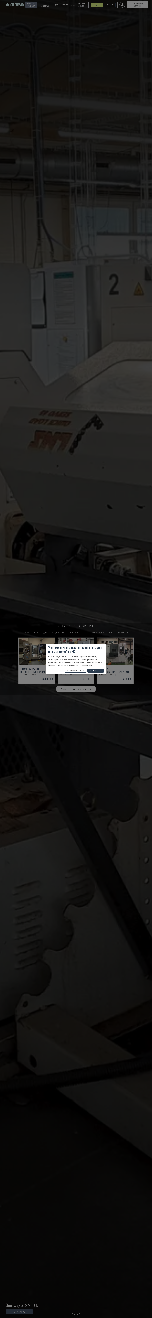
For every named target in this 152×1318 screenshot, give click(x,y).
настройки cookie (75, 670)
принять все (95, 670)
